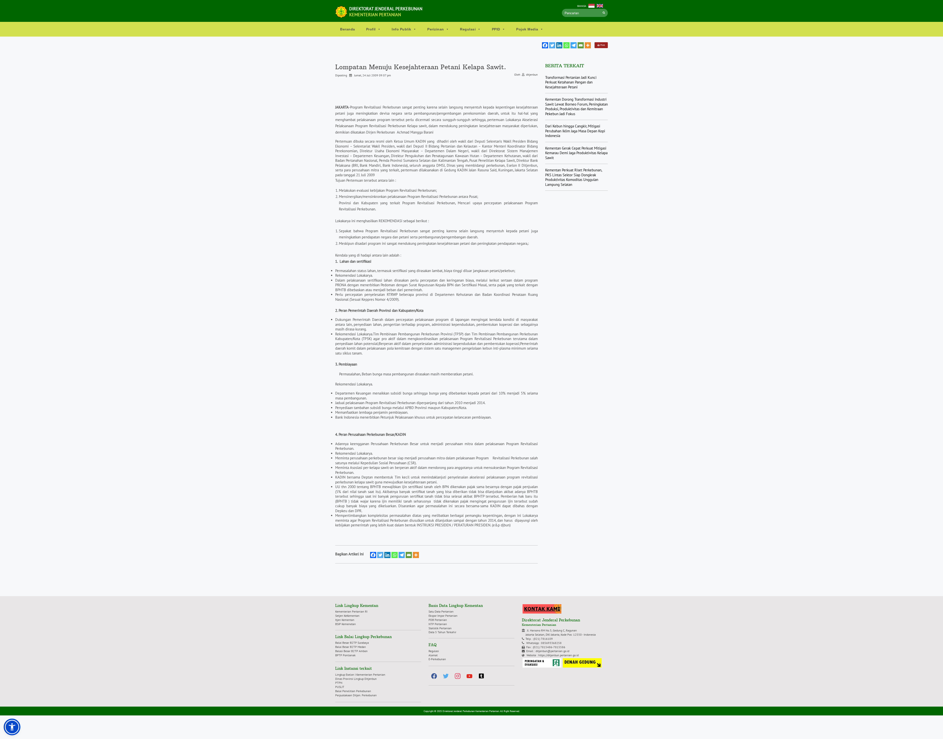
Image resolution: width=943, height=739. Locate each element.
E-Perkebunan (437, 659)
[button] (12, 727)
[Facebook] (545, 45)
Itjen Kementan (344, 620)
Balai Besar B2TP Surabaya (352, 642)
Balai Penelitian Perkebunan (353, 691)
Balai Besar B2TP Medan (350, 647)
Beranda (347, 29)
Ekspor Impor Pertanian (443, 615)
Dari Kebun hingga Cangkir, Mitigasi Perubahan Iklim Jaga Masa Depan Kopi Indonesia (575, 131)
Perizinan (435, 29)
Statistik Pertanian (440, 628)
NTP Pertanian (438, 624)
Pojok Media (527, 29)
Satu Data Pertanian (441, 611)
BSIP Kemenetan (345, 624)
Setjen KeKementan (347, 615)
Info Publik (401, 29)
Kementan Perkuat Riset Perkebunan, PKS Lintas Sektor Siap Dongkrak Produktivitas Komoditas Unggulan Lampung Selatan (573, 177)
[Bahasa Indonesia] (591, 5)
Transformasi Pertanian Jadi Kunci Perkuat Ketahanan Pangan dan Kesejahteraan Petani (570, 82)
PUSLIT (339, 687)
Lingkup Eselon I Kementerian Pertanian (360, 674)
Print (602, 45)
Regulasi (468, 29)
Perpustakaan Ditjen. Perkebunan (356, 695)
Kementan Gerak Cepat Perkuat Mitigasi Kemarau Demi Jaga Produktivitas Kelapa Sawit (576, 153)
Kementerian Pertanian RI (351, 611)
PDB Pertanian (438, 620)
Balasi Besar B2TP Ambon (351, 651)
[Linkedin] (559, 45)
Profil (371, 29)
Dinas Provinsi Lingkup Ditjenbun (356, 679)
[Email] (581, 45)
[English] (600, 5)
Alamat (433, 655)
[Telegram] (573, 45)
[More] (588, 45)
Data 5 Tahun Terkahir (442, 632)
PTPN (338, 682)
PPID (496, 29)
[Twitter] (552, 45)
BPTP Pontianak (345, 655)
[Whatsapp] (566, 45)
